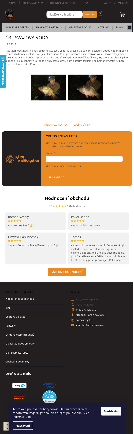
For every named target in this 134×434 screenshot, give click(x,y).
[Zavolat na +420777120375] (104, 12)
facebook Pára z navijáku (90, 314)
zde (28, 417)
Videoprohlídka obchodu (19, 298)
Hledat (89, 14)
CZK (105, 2)
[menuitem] (17, 28)
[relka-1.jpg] (48, 83)
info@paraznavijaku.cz (87, 299)
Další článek (82, 124)
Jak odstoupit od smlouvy (20, 343)
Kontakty (10, 325)
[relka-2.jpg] (85, 83)
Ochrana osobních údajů (19, 334)
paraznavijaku (84, 320)
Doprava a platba (33, 3)
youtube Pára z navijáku (90, 325)
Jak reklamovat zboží (17, 352)
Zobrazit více (67, 272)
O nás (12, 3)
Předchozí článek (55, 124)
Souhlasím (111, 411)
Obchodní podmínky (17, 361)
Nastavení (23, 426)
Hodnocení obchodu (63, 3)
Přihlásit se (56, 177)
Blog (7, 307)
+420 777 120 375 (84, 304)
